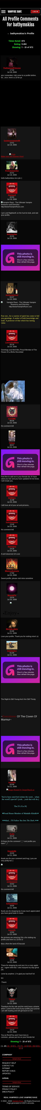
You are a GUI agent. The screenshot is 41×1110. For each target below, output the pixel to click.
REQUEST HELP (9, 1063)
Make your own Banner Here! (12, 156)
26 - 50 (10, 1046)
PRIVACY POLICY (9, 1089)
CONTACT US (8, 1066)
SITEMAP (6, 1068)
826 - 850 (32, 1046)
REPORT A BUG (8, 1071)
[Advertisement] (20, 3)
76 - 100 (24, 1046)
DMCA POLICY (8, 1092)
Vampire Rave (17, 1101)
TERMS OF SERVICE (11, 1086)
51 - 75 (16, 1046)
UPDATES (6, 1073)
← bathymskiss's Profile (20, 33)
